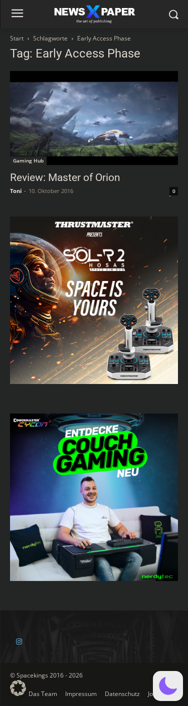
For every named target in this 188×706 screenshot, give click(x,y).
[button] (168, 686)
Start (17, 38)
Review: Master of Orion (65, 178)
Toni (16, 190)
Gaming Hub (28, 160)
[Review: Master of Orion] (94, 118)
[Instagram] (19, 641)
